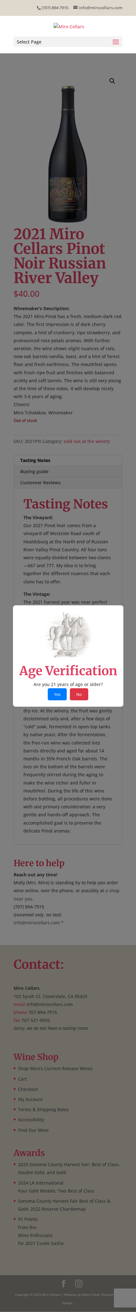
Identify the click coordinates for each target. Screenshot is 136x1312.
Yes (57, 694)
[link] (68, 26)
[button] (68, 42)
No (79, 694)
